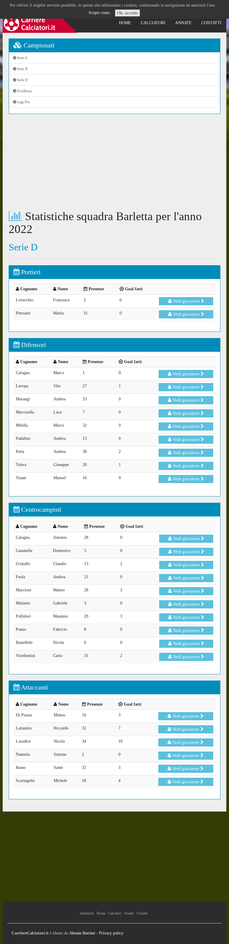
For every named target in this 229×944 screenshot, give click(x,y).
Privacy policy (111, 933)
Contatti (211, 23)
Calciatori (153, 23)
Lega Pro (23, 102)
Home (125, 23)
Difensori (32, 344)
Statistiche (87, 913)
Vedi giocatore (186, 301)
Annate (183, 23)
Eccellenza (24, 91)
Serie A (21, 58)
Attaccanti (33, 687)
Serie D (22, 80)
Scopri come (99, 12)
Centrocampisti (40, 509)
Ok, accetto (127, 12)
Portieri (30, 272)
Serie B (21, 69)
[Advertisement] (114, 162)
